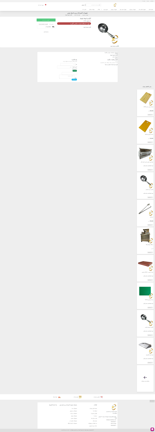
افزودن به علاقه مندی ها (43, 24)
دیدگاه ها (106, 52)
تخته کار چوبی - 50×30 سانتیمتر (147, 272)
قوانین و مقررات (94, 413)
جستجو (83, 5)
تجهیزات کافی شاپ (142, 9)
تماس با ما (84, 9)
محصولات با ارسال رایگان (72, 423)
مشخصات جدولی (111, 52)
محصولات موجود (74, 415)
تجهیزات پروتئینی (114, 9)
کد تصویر (75, 68)
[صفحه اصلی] (115, 4)
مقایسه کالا (51, 24)
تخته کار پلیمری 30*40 (149, 134)
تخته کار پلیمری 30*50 (149, 299)
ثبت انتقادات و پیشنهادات (92, 423)
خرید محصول (150, 114)
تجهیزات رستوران (132, 9)
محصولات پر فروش (73, 410)
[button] (77, 400)
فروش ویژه (106, 9)
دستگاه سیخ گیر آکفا (149, 244)
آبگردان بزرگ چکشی (149, 189)
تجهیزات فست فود (123, 9)
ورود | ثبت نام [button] (41, 5)
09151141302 (113, 423)
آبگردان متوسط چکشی (149, 327)
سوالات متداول (92, 9)
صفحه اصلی (151, 9)
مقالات (99, 9)
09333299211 (113, 421)
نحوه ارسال (95, 420)
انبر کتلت (151, 217)
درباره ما (95, 415)
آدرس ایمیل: (75, 66)
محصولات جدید (74, 408)
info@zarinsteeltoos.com (111, 419)
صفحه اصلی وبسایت (93, 408)
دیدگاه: (76, 78)
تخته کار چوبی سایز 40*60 (148, 106)
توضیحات (116, 52)
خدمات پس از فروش (93, 425)
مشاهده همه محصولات (145, 381)
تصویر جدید (74, 70)
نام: (76, 64)
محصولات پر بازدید (73, 413)
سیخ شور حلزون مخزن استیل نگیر (147, 161)
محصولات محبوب (74, 418)
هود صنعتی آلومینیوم (149, 354)
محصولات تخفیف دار (73, 420)
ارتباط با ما (95, 410)
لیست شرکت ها (94, 418)
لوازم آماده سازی (77, 15)
